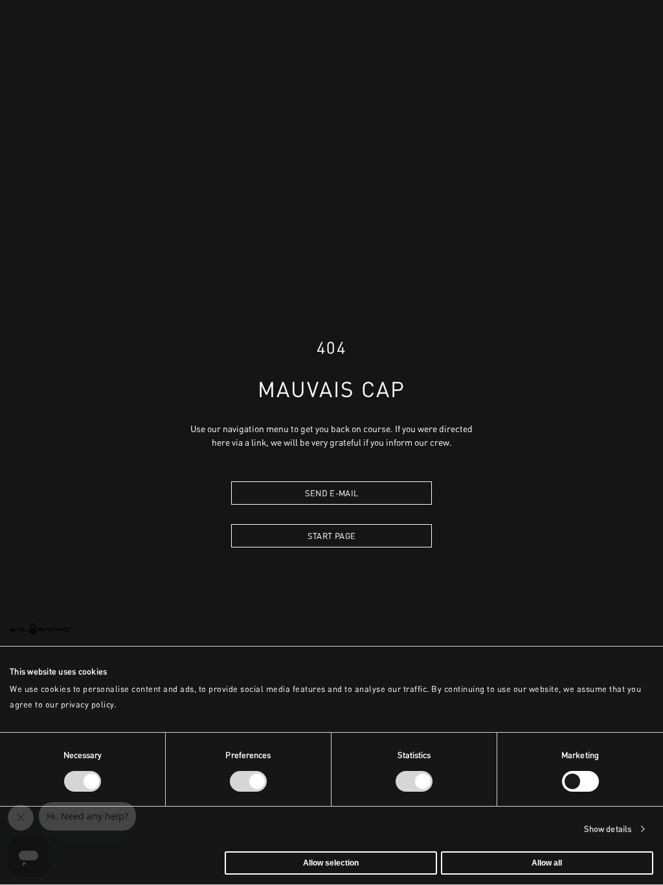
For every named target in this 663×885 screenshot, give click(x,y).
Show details (607, 829)
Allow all (547, 863)
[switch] (248, 781)
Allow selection (331, 863)
